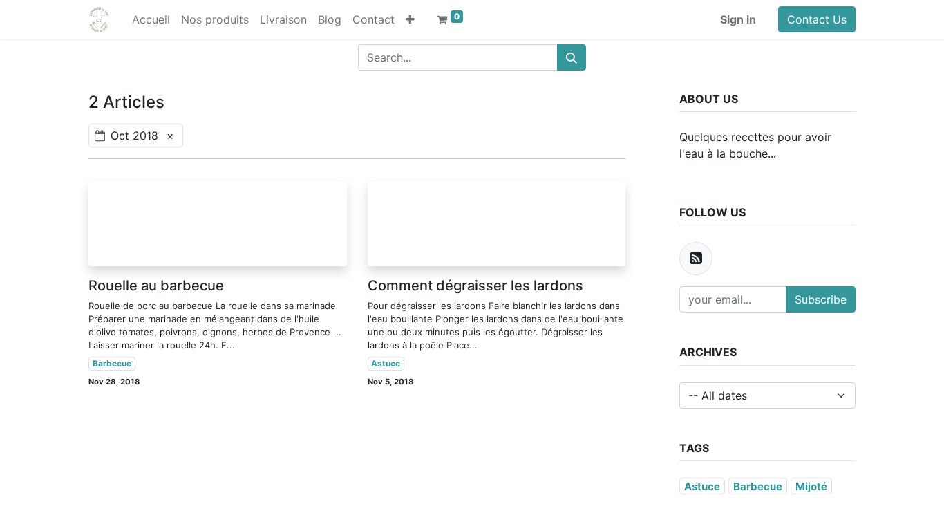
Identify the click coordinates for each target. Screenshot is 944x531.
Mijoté (811, 486)
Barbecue (112, 363)
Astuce (385, 363)
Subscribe (821, 299)
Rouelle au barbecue (156, 285)
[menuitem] (151, 19)
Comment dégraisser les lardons (475, 285)
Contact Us (817, 19)
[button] (410, 19)
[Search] (571, 57)
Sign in (738, 19)
